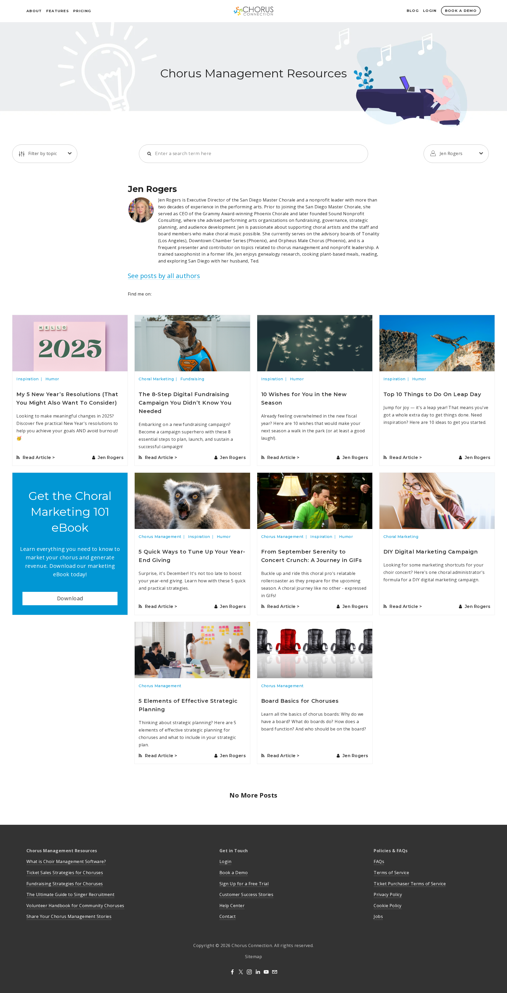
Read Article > (39, 457)
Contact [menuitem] (227, 916)
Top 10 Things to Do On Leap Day (432, 394)
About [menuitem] (34, 11)
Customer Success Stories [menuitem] (246, 894)
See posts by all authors (164, 276)
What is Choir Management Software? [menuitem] (66, 861)
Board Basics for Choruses (300, 701)
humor (52, 379)
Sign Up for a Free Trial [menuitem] (244, 884)
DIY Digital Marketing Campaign (430, 552)
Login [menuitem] (430, 10)
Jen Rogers (111, 457)
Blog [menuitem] (413, 10)
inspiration (27, 379)
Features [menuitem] (57, 11)
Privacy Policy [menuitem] (388, 894)
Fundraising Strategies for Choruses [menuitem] (64, 884)
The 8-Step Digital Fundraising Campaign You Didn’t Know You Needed (185, 402)
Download (70, 598)
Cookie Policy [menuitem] (387, 905)
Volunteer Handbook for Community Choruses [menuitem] (75, 905)
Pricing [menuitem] (82, 11)
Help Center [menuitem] (232, 905)
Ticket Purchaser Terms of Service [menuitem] (410, 884)
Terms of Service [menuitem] (391, 872)
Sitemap (253, 956)
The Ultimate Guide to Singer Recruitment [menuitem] (70, 894)
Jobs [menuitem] (378, 916)
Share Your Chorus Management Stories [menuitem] (68, 916)
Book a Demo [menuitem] (461, 10)
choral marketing (156, 379)
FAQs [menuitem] (379, 861)
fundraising (192, 379)
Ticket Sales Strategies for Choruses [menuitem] (64, 872)
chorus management (160, 536)
